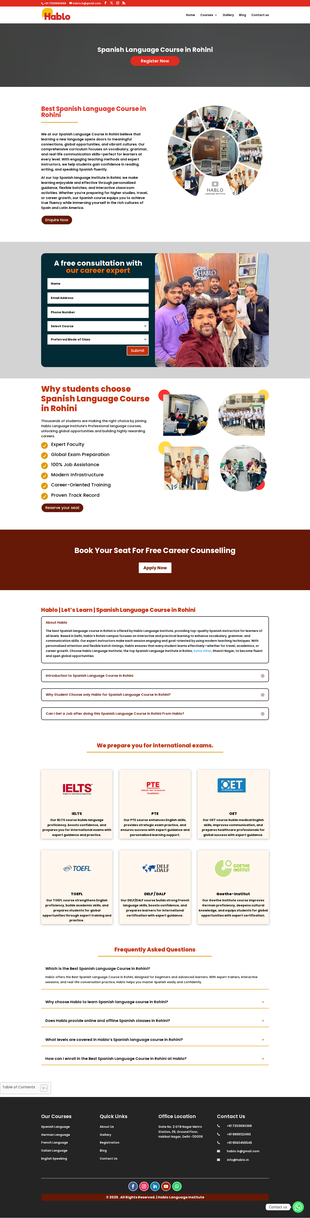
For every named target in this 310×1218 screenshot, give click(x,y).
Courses (206, 15)
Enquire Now (56, 219)
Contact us (260, 15)
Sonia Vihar (202, 651)
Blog (242, 15)
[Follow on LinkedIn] (155, 1186)
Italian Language (54, 1150)
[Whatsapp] (298, 1207)
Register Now (155, 61)
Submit (137, 350)
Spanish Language (55, 1127)
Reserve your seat (62, 507)
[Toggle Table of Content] (42, 1088)
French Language (54, 1142)
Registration (109, 1142)
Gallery (228, 15)
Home (190, 15)
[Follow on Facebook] (133, 1186)
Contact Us (108, 1158)
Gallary (105, 1135)
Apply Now (155, 568)
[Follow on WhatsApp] (177, 1186)
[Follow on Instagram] (144, 1186)
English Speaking (54, 1158)
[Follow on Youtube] (166, 1186)
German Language (55, 1135)
